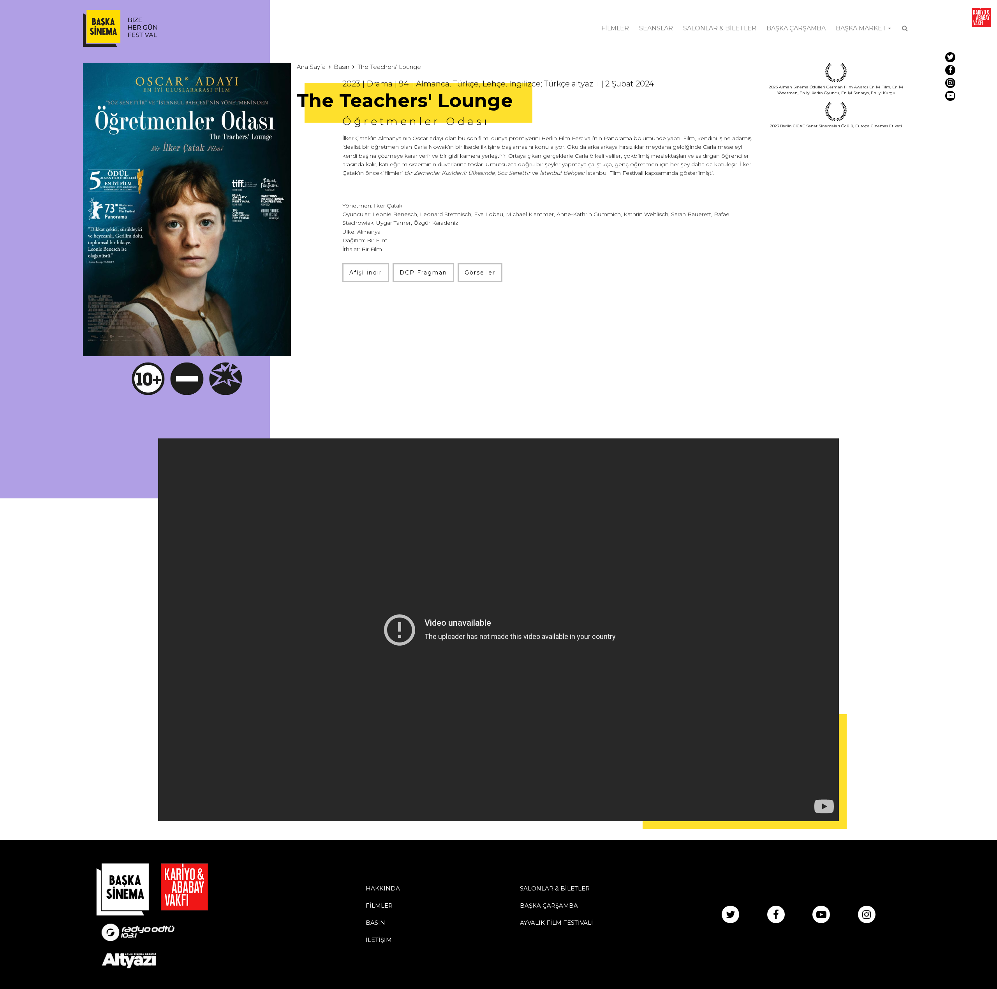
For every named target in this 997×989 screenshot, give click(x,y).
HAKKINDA (383, 888)
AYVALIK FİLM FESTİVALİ (556, 922)
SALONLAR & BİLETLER (719, 28)
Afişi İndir (365, 272)
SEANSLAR (656, 28)
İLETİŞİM (379, 939)
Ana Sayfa (311, 66)
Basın (341, 66)
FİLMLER (615, 28)
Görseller (480, 272)
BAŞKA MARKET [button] (861, 28)
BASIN (375, 922)
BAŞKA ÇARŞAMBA (796, 28)
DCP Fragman (423, 272)
